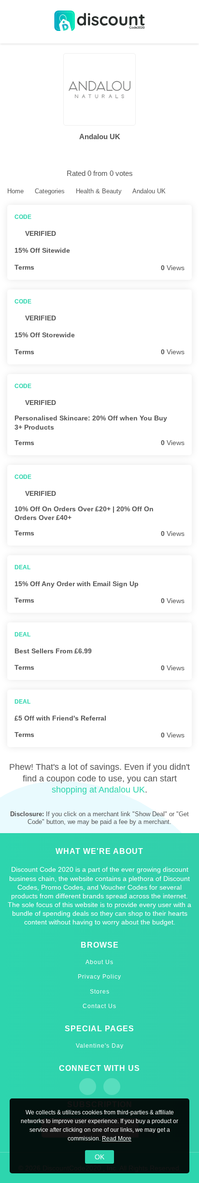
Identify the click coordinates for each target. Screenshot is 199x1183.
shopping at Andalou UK (98, 789)
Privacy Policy (99, 976)
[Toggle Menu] (14, 22)
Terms (24, 267)
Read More (116, 1138)
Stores (100, 991)
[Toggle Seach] (184, 22)
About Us (99, 962)
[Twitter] (111, 1086)
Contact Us (99, 1006)
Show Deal (186, 583)
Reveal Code (186, 250)
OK (99, 1157)
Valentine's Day (100, 1045)
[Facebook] (87, 1086)
